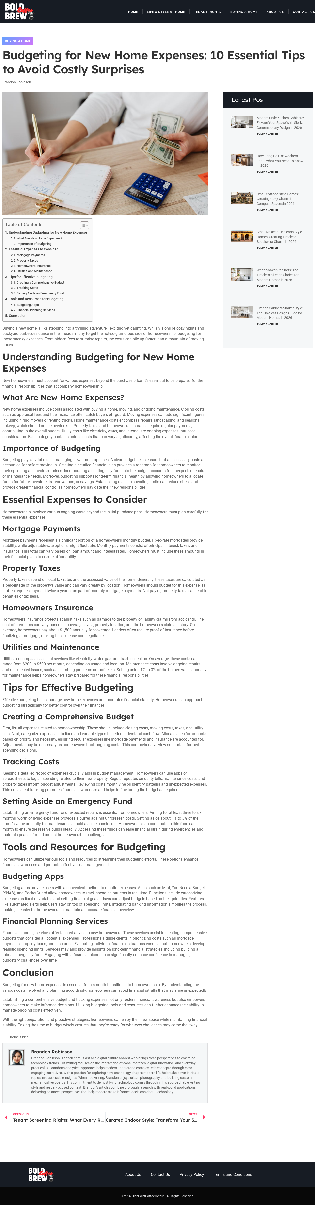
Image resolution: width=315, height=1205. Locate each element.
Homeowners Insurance (34, 266)
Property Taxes (27, 260)
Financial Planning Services (36, 310)
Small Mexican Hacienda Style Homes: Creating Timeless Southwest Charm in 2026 (279, 237)
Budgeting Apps (28, 305)
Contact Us (304, 12)
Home (133, 12)
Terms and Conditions (233, 1174)
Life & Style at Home (166, 12)
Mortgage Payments (31, 255)
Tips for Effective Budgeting (31, 277)
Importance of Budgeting (34, 244)
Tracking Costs (27, 288)
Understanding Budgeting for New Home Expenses (48, 233)
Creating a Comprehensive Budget (40, 282)
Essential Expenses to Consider (33, 249)
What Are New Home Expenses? (39, 238)
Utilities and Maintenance (34, 271)
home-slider (19, 1037)
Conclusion (17, 316)
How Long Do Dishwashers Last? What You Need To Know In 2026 (280, 160)
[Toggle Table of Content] (82, 225)
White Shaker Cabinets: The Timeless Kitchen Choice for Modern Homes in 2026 (278, 275)
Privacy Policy (192, 1174)
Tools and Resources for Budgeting (36, 299)
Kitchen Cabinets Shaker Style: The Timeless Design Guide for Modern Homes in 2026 (280, 313)
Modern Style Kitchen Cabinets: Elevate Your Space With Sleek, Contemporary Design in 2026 (280, 123)
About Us (275, 12)
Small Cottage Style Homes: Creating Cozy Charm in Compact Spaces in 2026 (278, 199)
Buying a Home (244, 12)
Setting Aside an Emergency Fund (40, 293)
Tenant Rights (207, 12)
